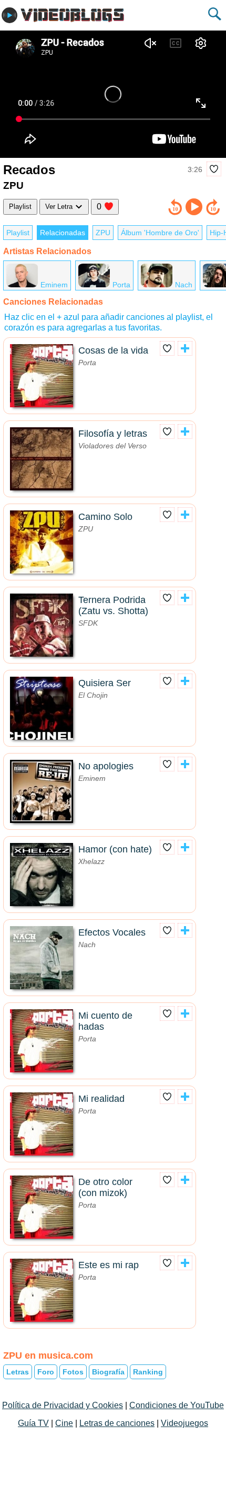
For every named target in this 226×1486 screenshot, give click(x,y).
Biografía (108, 1372)
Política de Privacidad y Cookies (62, 1405)
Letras (17, 1372)
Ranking (148, 1372)
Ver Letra (60, 206)
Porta (121, 284)
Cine (64, 1423)
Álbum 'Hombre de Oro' (160, 232)
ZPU (103, 232)
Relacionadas (62, 232)
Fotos (73, 1372)
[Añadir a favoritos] (214, 169)
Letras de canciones (117, 1423)
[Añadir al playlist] (185, 348)
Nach (183, 284)
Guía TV (33, 1423)
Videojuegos (184, 1423)
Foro (45, 1372)
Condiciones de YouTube (176, 1405)
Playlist (20, 206)
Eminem (54, 284)
